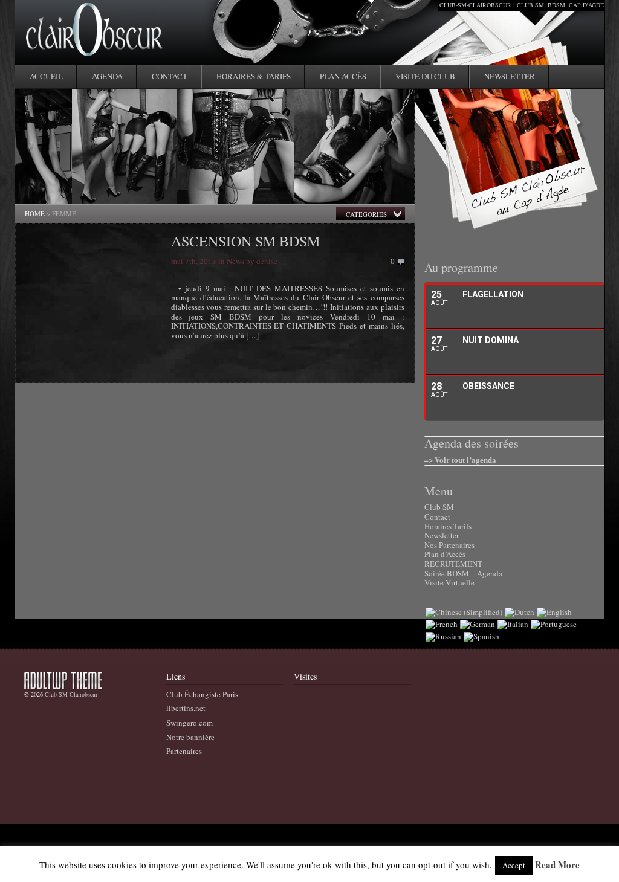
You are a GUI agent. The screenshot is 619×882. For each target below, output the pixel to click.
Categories (366, 214)
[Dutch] (520, 612)
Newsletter (509, 76)
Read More (557, 865)
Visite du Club (425, 76)
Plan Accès (343, 76)
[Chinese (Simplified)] (464, 612)
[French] (441, 624)
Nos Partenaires (449, 544)
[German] (477, 624)
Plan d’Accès (444, 554)
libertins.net (186, 708)
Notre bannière (190, 737)
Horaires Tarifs (448, 526)
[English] (554, 612)
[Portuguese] (554, 624)
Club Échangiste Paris (202, 694)
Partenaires (184, 750)
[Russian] (443, 636)
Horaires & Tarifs (253, 76)
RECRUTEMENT (453, 563)
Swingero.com (189, 722)
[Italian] (513, 624)
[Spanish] (481, 636)
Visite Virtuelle (449, 582)
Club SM (439, 506)
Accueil (46, 76)
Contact (169, 76)
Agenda (107, 76)
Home (35, 213)
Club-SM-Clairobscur (71, 694)
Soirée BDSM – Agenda (463, 573)
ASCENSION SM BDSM (245, 241)
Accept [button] (513, 865)
